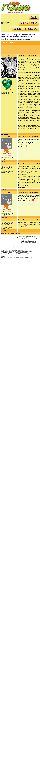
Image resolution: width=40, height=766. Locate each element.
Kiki (9, 136)
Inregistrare (30, 28)
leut (9, 164)
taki (9, 55)
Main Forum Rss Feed (20, 247)
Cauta (34, 17)
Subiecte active (28, 23)
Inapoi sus (4, 134)
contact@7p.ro (28, 257)
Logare (17, 28)
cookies (16, 253)
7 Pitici (9, 250)
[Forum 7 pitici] (16, 13)
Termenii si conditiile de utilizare (29, 255)
